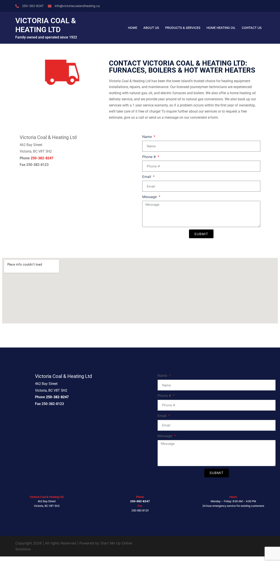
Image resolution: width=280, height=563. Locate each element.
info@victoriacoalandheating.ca (77, 6)
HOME (132, 28)
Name (147, 136)
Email (147, 176)
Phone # (149, 157)
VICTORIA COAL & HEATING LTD (45, 25)
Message (150, 197)
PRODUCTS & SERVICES (182, 28)
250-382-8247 (33, 6)
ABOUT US (151, 28)
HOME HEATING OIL (221, 28)
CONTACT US (252, 28)
